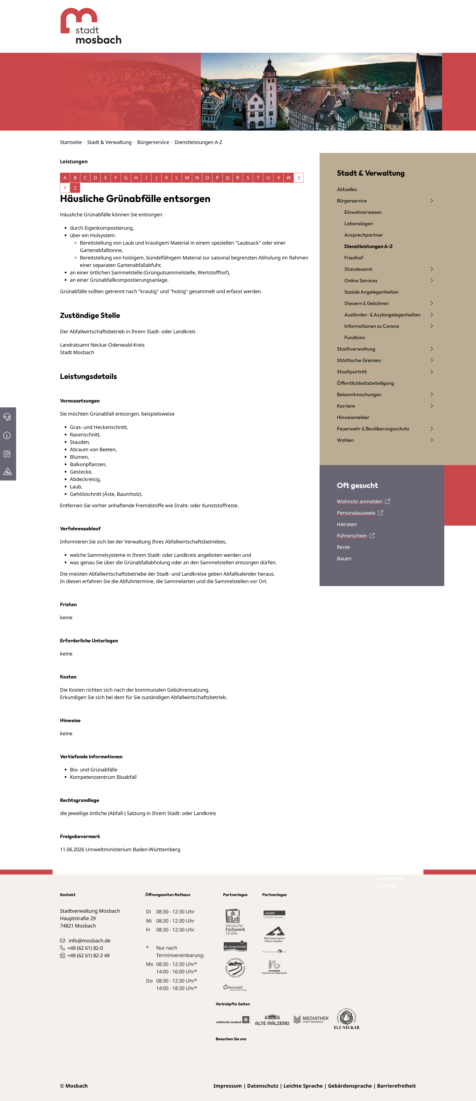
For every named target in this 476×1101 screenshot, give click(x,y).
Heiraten (347, 524)
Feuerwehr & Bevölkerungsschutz (373, 428)
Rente (343, 547)
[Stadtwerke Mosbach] (233, 1021)
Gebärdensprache (350, 1085)
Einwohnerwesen (363, 212)
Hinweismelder (353, 417)
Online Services (361, 280)
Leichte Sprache (303, 1085)
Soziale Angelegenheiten (371, 292)
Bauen (344, 558)
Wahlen (345, 440)
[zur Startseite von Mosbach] (88, 22)
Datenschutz (262, 1085)
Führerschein (352, 535)
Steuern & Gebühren (366, 303)
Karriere (346, 406)
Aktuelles (347, 189)
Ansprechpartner (363, 235)
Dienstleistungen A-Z (368, 246)
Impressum (227, 1085)
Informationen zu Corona (371, 326)
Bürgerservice (153, 142)
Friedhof (353, 257)
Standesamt (358, 269)
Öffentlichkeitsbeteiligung (365, 383)
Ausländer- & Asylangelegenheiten (382, 314)
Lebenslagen (358, 223)
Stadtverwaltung (356, 349)
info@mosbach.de (89, 940)
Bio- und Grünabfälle (93, 769)
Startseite (71, 142)
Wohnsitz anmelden (360, 501)
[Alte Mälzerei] (272, 1021)
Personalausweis (356, 512)
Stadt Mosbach (77, 352)
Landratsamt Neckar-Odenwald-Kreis (102, 344)
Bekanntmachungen (359, 394)
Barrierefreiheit (396, 1085)
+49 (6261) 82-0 (85, 948)
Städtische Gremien (359, 360)
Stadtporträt (352, 371)
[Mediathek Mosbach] (311, 1021)
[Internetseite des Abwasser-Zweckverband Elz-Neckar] (346, 1021)
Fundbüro (354, 337)
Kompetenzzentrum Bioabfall (103, 777)
